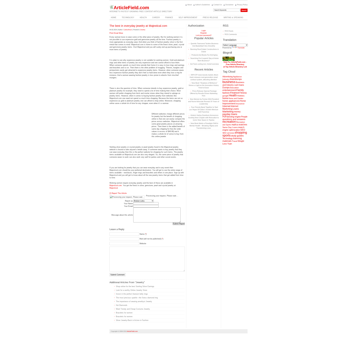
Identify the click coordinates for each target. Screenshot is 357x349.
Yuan (229, 143)
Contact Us (218, 5)
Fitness (243, 93)
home (225, 98)
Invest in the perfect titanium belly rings (132, 294)
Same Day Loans (230, 127)
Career (156, 17)
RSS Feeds (229, 31)
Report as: (129, 201)
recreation (229, 121)
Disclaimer (229, 5)
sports (226, 135)
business (228, 82)
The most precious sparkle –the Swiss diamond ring (137, 298)
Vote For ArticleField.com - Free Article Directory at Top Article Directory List (235, 64)
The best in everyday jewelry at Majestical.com (138, 25)
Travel (234, 141)
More (121, 33)
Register (203, 33)
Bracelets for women (124, 313)
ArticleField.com (131, 7)
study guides (237, 135)
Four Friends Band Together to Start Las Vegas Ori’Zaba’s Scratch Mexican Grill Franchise (203, 109)
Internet (226, 106)
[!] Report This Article (118, 193)
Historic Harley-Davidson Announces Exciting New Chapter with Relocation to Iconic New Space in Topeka (203, 117)
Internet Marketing (230, 107)
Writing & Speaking (233, 17)
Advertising (227, 76)
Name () (143, 234)
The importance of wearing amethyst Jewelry (134, 301)
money (237, 111)
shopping (241, 132)
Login (204, 31)
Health (143, 17)
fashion (226, 93)
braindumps (236, 79)
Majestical (113, 188)
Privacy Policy (242, 5)
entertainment (229, 90)
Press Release (210, 17)
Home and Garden (236, 98)
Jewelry (142, 29)
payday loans (229, 114)
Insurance (240, 103)
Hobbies (240, 96)
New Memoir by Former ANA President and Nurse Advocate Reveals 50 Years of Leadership (203, 101)
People (244, 116)
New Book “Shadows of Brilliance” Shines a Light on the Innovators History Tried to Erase (204, 85)
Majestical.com (115, 185)
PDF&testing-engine (231, 117)
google (225, 96)
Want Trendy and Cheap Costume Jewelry (133, 309)
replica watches (239, 124)
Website (143, 243)
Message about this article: (122, 215)
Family (240, 90)
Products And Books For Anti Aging (204, 55)
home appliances (230, 101)
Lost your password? (204, 35)
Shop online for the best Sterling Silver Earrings (135, 286)
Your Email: (128, 206)
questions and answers (233, 119)
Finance (169, 17)
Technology (128, 17)
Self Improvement (187, 17)
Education (234, 87)
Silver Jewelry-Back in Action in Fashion (132, 320)
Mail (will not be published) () (151, 239)
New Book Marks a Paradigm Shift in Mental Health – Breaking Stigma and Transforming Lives (204, 125)
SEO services (228, 133)
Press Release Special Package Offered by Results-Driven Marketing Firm (203, 93)
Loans (236, 109)
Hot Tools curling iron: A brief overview (204, 64)
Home (113, 17)
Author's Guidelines (202, 5)
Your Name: (128, 203)
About (189, 5)
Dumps (226, 87)
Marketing (227, 111)
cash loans (239, 85)
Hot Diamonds (121, 305)
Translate (241, 48)
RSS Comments (231, 34)
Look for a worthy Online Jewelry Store (131, 290)
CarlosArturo (127, 29)
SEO (242, 130)
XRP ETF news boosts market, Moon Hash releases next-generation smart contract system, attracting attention (204, 77)
